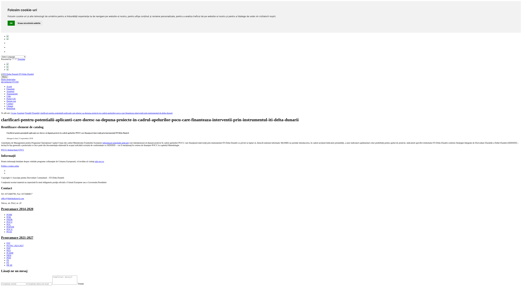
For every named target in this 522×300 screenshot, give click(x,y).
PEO (9, 250)
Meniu (4, 77)
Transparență (12, 94)
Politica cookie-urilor (10, 166)
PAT (8, 243)
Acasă (9, 86)
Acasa (13, 113)
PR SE (9, 265)
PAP (8, 248)
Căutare (10, 106)
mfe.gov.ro (99, 161)
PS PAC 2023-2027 (15, 245)
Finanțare (11, 89)
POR (9, 217)
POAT (9, 232)
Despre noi (11, 101)
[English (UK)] (8, 39)
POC (9, 224)
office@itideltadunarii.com (12, 198)
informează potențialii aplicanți (115, 143)
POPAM (10, 227)
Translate (21, 59)
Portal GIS (11, 99)
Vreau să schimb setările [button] (29, 23)
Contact (10, 103)
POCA (10, 229)
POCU (10, 222)
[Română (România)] (8, 36)
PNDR (10, 219)
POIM (9, 215)
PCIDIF (10, 253)
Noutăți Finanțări (32, 113)
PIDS (9, 255)
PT (8, 263)
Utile (9, 96)
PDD (9, 258)
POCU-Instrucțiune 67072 (12, 150)
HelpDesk (11, 108)
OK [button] (11, 23)
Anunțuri (10, 91)
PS (8, 260)
